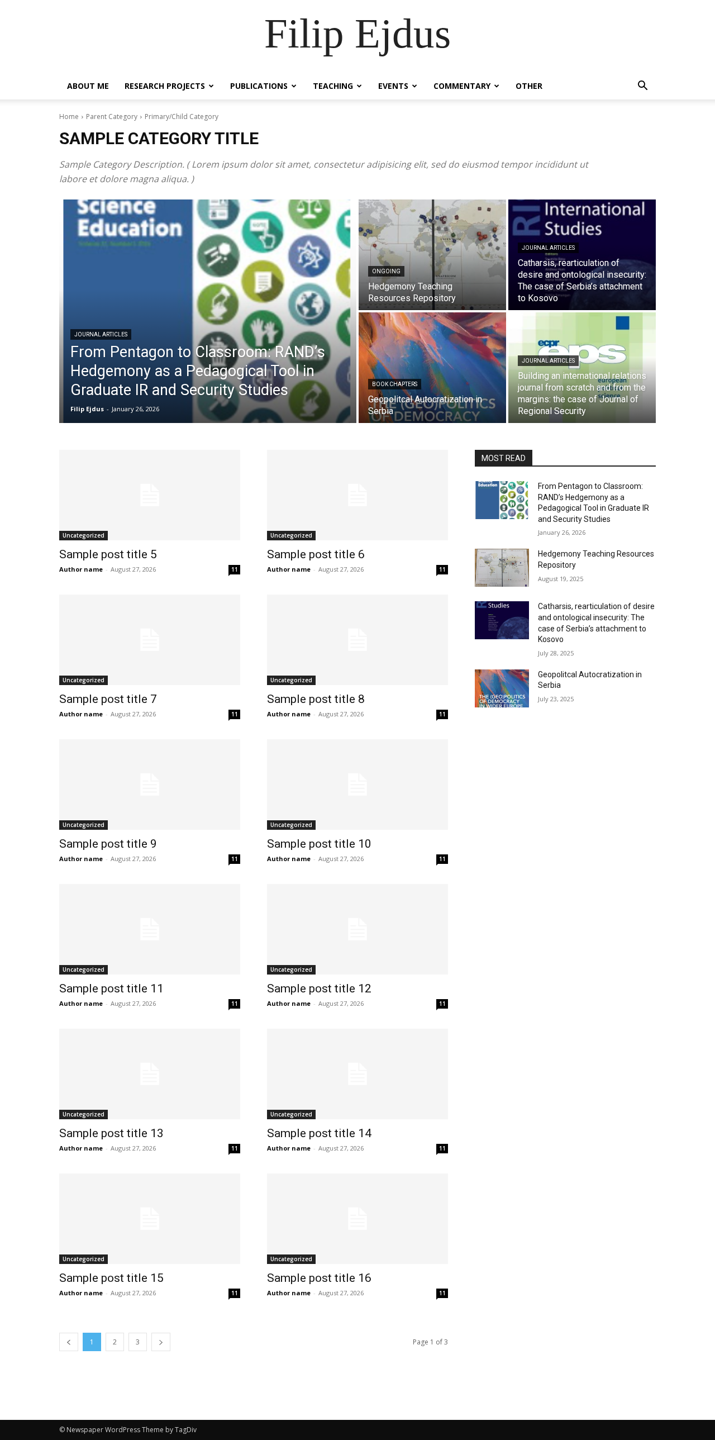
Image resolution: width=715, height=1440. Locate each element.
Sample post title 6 (316, 554)
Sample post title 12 (319, 988)
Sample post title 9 (108, 843)
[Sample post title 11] (149, 929)
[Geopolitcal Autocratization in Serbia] (432, 367)
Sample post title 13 (111, 1133)
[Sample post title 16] (357, 1218)
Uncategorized (83, 535)
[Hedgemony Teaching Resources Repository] (432, 254)
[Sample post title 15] (149, 1218)
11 (234, 569)
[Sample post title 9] (149, 784)
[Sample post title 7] (149, 640)
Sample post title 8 (316, 699)
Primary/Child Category (181, 116)
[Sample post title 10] (357, 784)
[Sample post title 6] (357, 495)
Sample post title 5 (108, 554)
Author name (81, 569)
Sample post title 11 (111, 988)
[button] (642, 87)
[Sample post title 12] (357, 929)
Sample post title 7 (108, 699)
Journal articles (100, 334)
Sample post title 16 (319, 1278)
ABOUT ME (88, 85)
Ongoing (386, 271)
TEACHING (333, 85)
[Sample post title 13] (149, 1074)
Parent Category (111, 116)
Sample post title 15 (111, 1278)
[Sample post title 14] (357, 1074)
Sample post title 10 (319, 843)
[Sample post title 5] (149, 495)
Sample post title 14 (319, 1133)
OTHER (529, 85)
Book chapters (394, 384)
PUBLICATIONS (259, 85)
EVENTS (393, 85)
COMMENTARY (461, 85)
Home (69, 116)
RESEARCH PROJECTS (165, 85)
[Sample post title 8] (357, 640)
